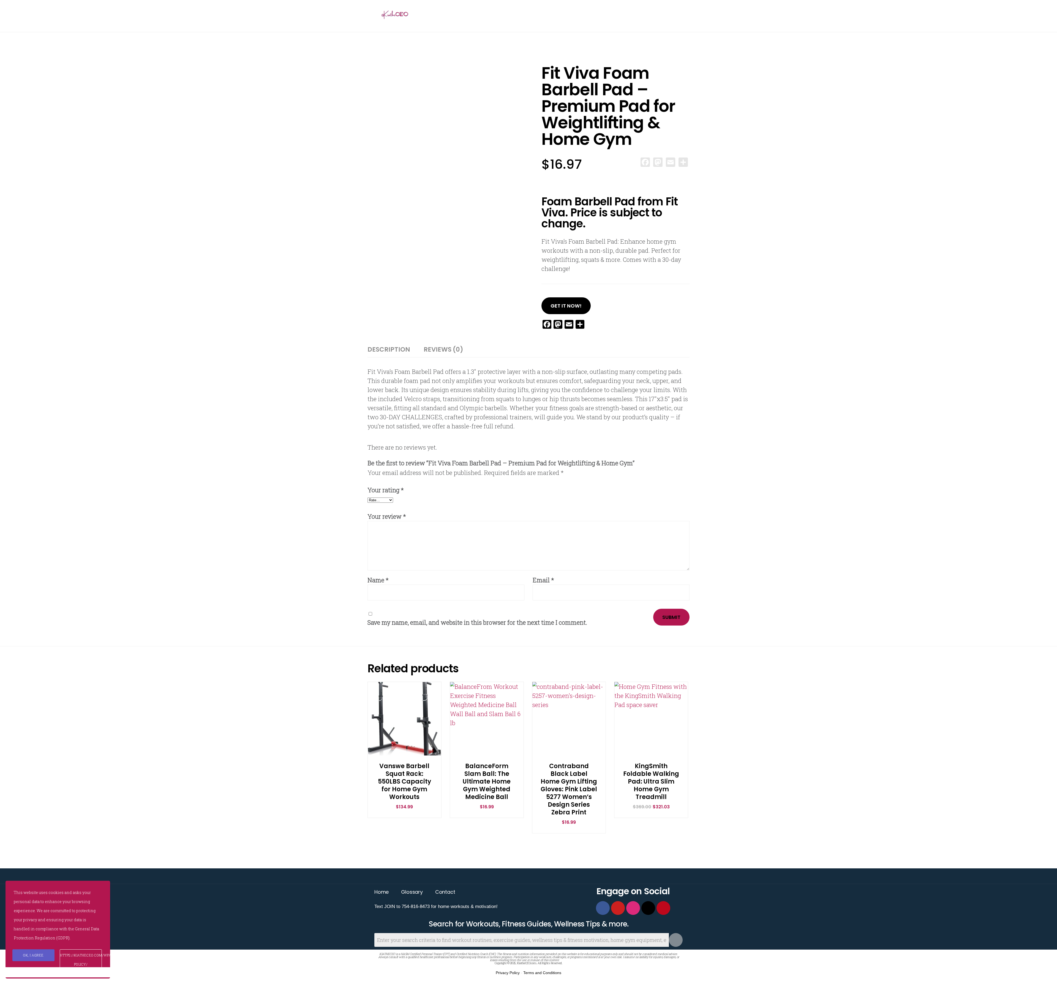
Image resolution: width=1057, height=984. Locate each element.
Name (378, 580)
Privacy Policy (508, 973)
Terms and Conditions (542, 973)
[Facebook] (603, 908)
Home (381, 891)
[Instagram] (633, 908)
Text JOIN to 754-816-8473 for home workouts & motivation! (436, 906)
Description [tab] (388, 349)
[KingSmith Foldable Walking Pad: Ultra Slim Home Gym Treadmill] (651, 741)
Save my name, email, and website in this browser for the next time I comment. (477, 622)
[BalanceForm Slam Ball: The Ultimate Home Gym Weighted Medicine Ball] (486, 741)
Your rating (385, 490)
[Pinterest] (663, 908)
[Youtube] (618, 908)
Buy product (412, 725)
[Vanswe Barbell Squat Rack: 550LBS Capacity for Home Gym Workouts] (404, 741)
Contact (445, 891)
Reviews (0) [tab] (443, 349)
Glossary (412, 891)
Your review (386, 516)
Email (543, 580)
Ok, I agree (33, 955)
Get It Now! (566, 305)
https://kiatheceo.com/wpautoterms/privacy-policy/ (81, 959)
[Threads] (648, 908)
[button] (377, 725)
